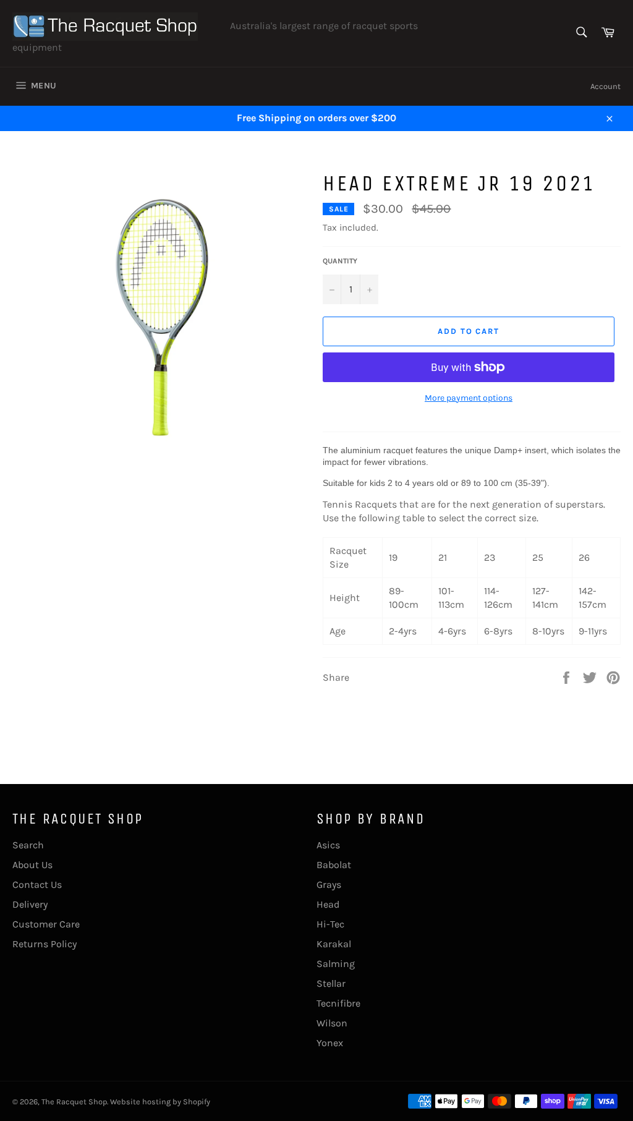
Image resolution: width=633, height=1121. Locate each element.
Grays (328, 884)
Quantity (340, 261)
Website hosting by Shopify (160, 1101)
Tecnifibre (338, 1003)
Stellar (331, 983)
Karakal (333, 944)
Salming (335, 964)
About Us (32, 865)
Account (605, 86)
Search (28, 845)
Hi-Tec (330, 924)
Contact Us (37, 884)
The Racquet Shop (74, 1101)
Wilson (331, 1023)
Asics (328, 845)
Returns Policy (44, 944)
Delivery (30, 904)
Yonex (329, 1043)
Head (327, 904)
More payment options (468, 398)
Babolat (333, 865)
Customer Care (46, 924)
